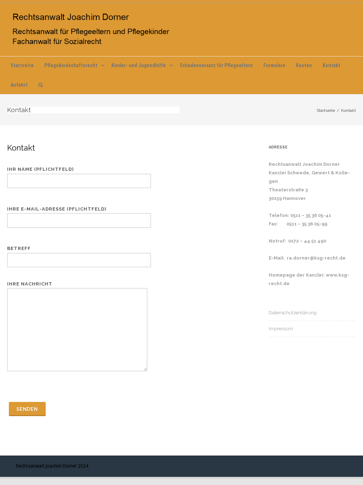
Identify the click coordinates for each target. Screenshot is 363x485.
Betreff (19, 248)
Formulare (274, 65)
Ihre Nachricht (29, 284)
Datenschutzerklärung (293, 312)
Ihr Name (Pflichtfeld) (40, 169)
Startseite (22, 65)
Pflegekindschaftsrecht (70, 65)
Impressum (281, 328)
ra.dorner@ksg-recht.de (316, 258)
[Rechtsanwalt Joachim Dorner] (181, 29)
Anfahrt (19, 85)
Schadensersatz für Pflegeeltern (216, 65)
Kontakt (331, 65)
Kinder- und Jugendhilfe (138, 65)
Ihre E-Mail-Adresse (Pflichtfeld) (56, 209)
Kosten (304, 65)
